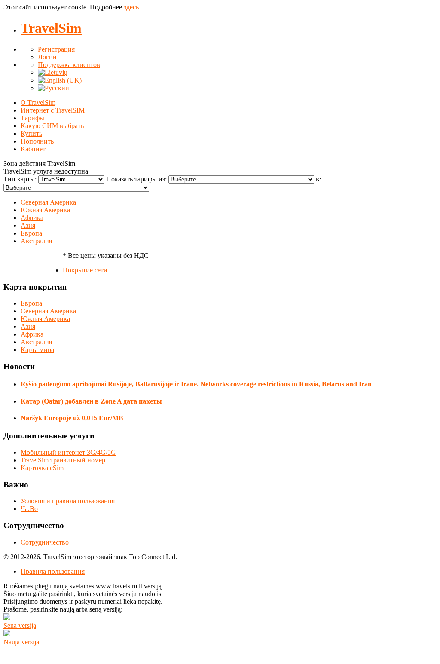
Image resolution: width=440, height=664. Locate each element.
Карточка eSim (42, 467)
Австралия (36, 241)
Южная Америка (45, 210)
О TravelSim (38, 102)
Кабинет (33, 149)
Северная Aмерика (48, 311)
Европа (31, 233)
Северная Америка (48, 202)
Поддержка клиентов (69, 64)
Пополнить (37, 141)
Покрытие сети (85, 270)
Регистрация (56, 49)
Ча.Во (29, 508)
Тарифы (32, 118)
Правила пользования (53, 571)
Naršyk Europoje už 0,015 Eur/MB (72, 418)
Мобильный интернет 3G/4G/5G (68, 452)
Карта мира (37, 349)
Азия (28, 225)
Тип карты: (20, 179)
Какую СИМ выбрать (52, 125)
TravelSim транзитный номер (63, 460)
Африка (32, 217)
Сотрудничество (45, 542)
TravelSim (51, 28)
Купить (31, 133)
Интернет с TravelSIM (53, 110)
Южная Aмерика (45, 318)
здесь (131, 7)
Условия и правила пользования (68, 501)
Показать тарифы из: (137, 179)
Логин (47, 57)
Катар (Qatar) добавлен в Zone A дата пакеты (91, 401)
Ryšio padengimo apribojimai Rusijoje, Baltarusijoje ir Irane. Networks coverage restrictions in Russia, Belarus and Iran (196, 384)
